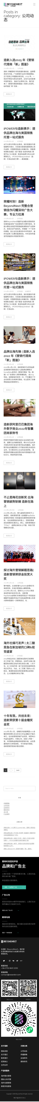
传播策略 (6, 803)
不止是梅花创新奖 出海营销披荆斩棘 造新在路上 (18, 502)
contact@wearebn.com (11, 975)
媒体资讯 (6, 810)
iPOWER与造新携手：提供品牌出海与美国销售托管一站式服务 (19, 133)
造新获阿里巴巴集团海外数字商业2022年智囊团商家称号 (18, 429)
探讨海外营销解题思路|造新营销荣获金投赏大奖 (18, 574)
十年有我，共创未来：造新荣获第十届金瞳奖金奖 (18, 720)
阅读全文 (9, 94)
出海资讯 (28, 291)
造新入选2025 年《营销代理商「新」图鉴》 (18, 849)
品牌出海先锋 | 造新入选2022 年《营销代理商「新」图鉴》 (19, 356)
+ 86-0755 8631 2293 (9, 968)
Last (17, 770)
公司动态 (20, 68)
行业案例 (6, 814)
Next (13, 770)
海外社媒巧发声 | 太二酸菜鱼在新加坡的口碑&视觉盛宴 (19, 647)
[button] (14, 887)
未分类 (6, 812)
